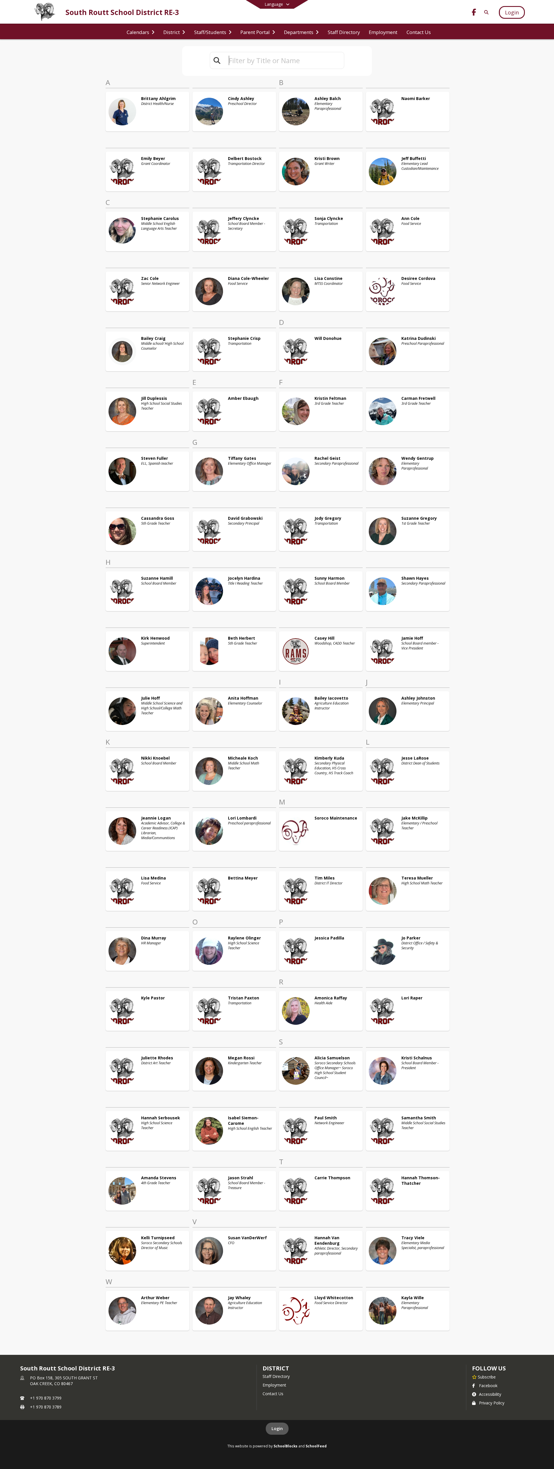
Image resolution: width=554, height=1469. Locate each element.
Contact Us (273, 1393)
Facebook (488, 1385)
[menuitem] (140, 31)
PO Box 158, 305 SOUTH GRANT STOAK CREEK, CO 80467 (64, 1380)
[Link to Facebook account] (474, 13)
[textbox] (283, 60)
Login (277, 1428)
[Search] (485, 12)
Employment (274, 1385)
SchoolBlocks (285, 1446)
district (276, 1368)
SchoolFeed (316, 1446)
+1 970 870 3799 (45, 1398)
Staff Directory (276, 1376)
